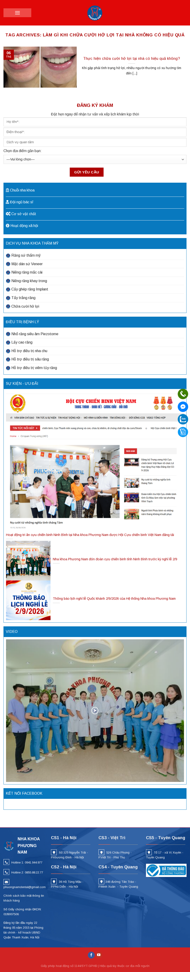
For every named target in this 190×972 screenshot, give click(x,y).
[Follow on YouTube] (98, 955)
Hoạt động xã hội (24, 226)
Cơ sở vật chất (23, 214)
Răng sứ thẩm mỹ (26, 255)
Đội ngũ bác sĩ (21, 202)
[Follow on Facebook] (91, 955)
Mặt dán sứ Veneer (27, 264)
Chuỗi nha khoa (22, 190)
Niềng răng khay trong (29, 281)
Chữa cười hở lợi (25, 306)
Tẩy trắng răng (23, 298)
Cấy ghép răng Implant (29, 289)
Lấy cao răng (21, 342)
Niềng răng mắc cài (26, 272)
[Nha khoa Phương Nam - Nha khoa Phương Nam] (95, 12)
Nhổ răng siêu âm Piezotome (34, 334)
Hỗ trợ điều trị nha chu (29, 351)
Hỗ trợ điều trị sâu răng (30, 359)
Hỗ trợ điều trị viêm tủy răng (34, 368)
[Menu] (17, 12)
